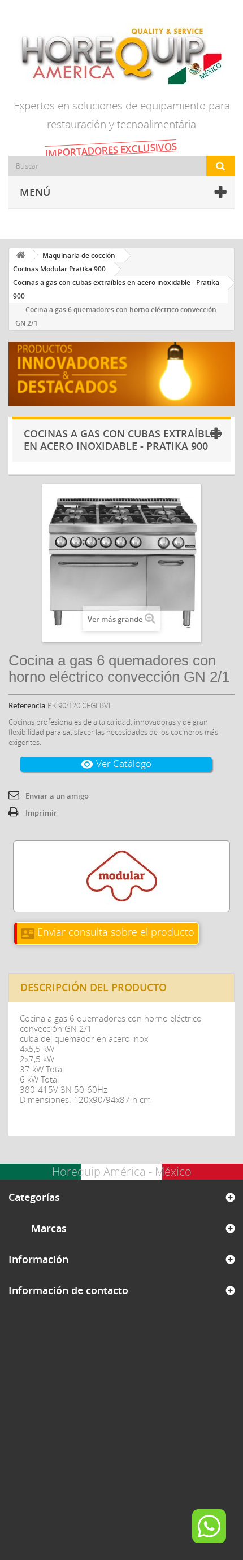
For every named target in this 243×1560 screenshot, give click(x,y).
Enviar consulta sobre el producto (107, 932)
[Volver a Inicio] (20, 255)
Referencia (27, 705)
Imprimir (41, 813)
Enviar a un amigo (57, 796)
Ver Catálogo (115, 764)
